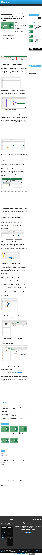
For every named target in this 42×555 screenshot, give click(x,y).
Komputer (9, 530)
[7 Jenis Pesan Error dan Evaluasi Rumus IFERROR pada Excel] (23, 429)
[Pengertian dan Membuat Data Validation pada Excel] (14, 440)
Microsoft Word (9, 535)
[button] (40, 2)
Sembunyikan (4, 402)
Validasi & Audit (9, 14)
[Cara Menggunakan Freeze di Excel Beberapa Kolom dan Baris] (14, 429)
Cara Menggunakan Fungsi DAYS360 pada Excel (37, 31)
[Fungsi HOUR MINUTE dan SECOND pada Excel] (31, 40)
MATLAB (3, 533)
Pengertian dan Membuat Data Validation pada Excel (14, 445)
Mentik (4, 20)
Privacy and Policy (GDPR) (31, 550)
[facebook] (26, 532)
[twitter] (29, 532)
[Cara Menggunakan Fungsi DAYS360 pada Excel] (31, 31)
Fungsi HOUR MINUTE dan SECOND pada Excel (37, 40)
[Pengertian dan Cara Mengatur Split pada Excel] (5, 429)
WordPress (9, 544)
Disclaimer (25, 550)
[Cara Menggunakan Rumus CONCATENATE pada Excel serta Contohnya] (31, 26)
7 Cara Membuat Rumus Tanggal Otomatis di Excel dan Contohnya (37, 36)
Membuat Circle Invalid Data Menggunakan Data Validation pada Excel (5, 445)
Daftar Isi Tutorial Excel (19, 372)
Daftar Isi (3, 5)
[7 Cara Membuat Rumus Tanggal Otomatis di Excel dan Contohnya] (31, 36)
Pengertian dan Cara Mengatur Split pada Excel (4, 433)
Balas (5, 457)
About (17, 550)
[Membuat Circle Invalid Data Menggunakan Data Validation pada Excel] (5, 440)
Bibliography (9, 5)
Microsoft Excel (7, 13)
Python (3, 537)
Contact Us (15, 5)
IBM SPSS (3, 535)
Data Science (4, 532)
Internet (9, 540)
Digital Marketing (9, 543)
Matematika (4, 530)
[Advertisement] (21, 9)
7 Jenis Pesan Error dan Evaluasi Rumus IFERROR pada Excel (23, 433)
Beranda (2, 13)
